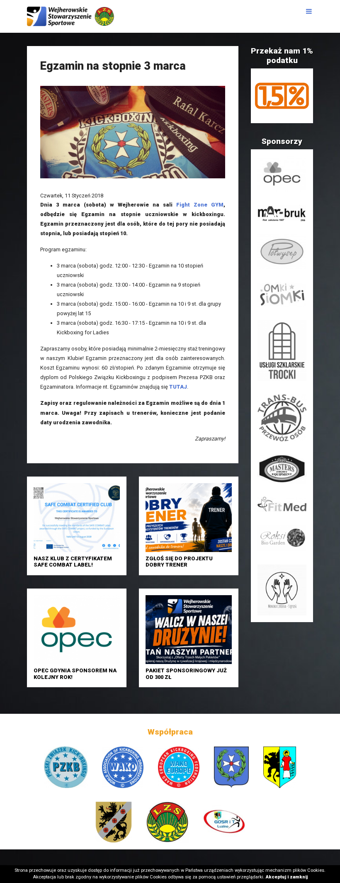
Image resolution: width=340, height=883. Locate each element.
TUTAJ (178, 387)
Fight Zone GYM (199, 205)
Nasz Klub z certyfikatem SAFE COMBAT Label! (73, 561)
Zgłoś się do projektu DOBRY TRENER (179, 561)
